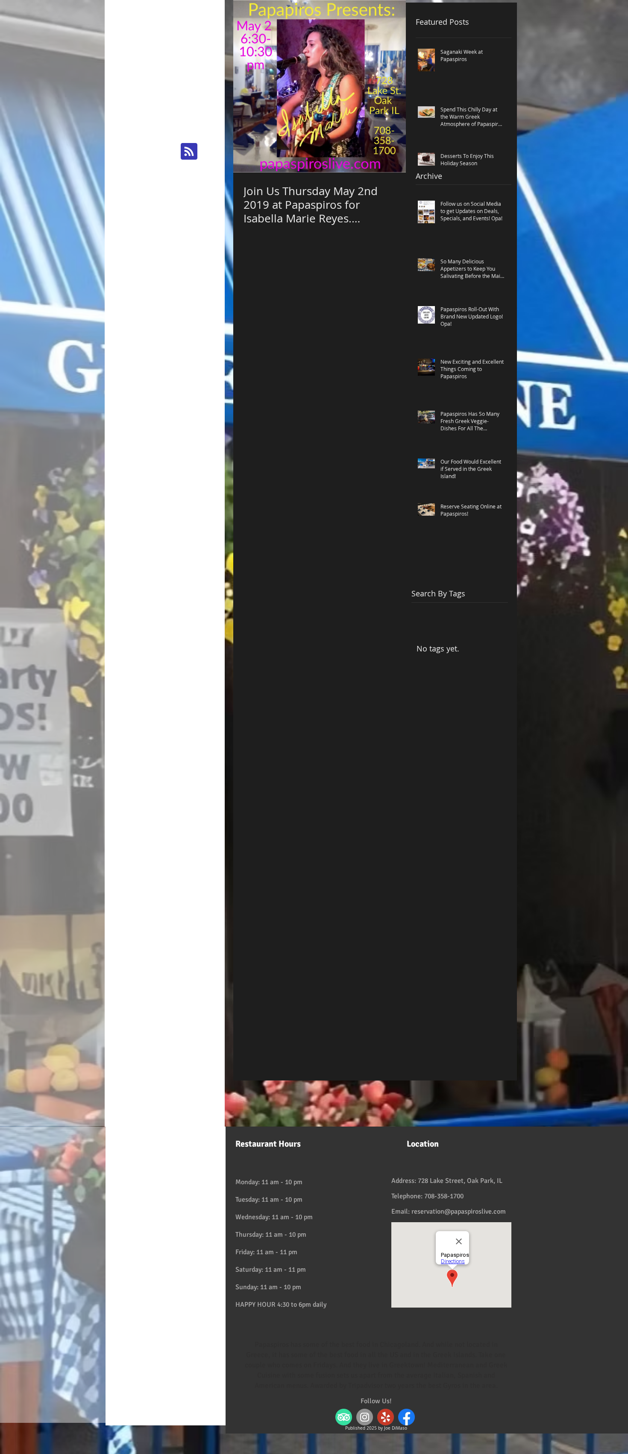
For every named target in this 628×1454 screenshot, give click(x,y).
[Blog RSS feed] (189, 152)
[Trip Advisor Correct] (343, 1417)
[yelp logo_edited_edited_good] (385, 1417)
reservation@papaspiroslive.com (458, 1211)
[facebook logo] (406, 1417)
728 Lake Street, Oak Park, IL (460, 1181)
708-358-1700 (444, 1196)
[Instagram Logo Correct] (364, 1417)
